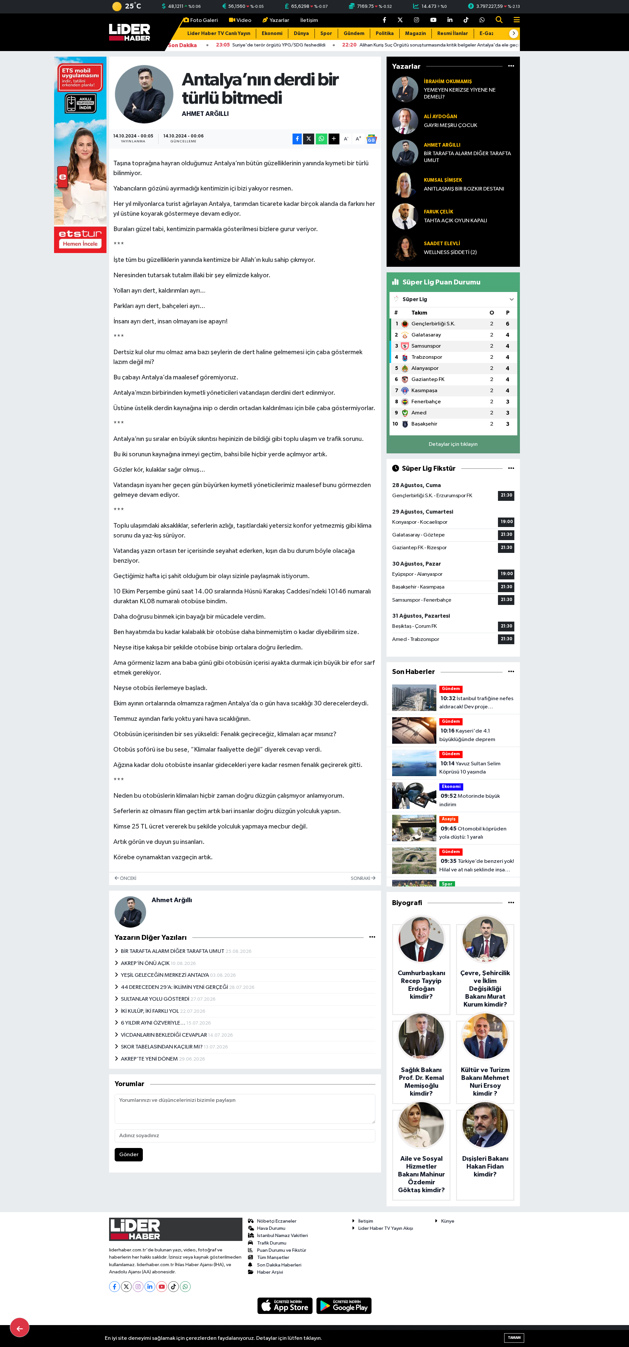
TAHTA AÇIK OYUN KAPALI (455, 221)
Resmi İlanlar (452, 33)
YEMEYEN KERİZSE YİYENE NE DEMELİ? (460, 93)
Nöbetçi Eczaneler (276, 1221)
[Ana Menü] (514, 20)
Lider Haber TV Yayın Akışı (385, 1228)
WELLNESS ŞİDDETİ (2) (450, 252)
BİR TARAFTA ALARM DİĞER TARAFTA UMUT (173, 951)
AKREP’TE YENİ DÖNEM (150, 1059)
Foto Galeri (204, 20)
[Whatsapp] (185, 1286)
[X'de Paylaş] (308, 139)
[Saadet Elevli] (405, 248)
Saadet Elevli (442, 243)
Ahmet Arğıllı (205, 114)
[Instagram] (138, 1286)
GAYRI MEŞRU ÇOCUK (450, 125)
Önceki (127, 878)
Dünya (301, 33)
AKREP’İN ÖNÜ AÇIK (146, 963)
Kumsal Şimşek (443, 180)
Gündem (354, 33)
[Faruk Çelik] (405, 216)
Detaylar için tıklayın (453, 444)
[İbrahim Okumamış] (405, 89)
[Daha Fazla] (334, 139)
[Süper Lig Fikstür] (511, 468)
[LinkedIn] (149, 1286)
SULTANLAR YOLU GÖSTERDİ (155, 999)
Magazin (415, 33)
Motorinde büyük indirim (469, 800)
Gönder (129, 1154)
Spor (326, 33)
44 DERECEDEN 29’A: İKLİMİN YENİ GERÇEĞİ (175, 987)
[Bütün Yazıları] (372, 937)
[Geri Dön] (19, 1327)
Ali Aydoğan (440, 116)
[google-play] (344, 1305)
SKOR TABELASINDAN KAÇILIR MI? (162, 1047)
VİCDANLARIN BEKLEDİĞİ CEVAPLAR (164, 1035)
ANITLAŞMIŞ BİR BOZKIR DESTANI (464, 189)
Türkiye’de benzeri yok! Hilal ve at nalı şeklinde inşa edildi (476, 866)
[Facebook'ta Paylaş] (297, 139)
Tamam (514, 1337)
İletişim (309, 20)
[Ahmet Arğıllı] (144, 94)
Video (244, 20)
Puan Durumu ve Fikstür (281, 1250)
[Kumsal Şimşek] (405, 184)
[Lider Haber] (129, 32)
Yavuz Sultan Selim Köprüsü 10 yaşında (470, 768)
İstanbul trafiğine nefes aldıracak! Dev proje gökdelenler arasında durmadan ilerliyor (476, 703)
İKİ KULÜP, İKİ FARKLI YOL (150, 1011)
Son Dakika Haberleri (279, 1265)
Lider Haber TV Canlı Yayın (218, 33)
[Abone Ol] (371, 139)
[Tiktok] (173, 1286)
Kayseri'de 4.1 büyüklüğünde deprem (467, 735)
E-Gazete (491, 33)
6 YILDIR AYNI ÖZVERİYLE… (153, 1023)
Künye (447, 1221)
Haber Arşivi (270, 1272)
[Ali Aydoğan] (405, 121)
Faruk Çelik (438, 211)
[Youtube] (161, 1286)
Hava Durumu (271, 1228)
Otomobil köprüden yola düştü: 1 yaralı (472, 833)
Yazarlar (279, 20)
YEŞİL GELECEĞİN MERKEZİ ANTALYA (165, 975)
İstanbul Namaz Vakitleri (282, 1235)
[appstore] (285, 1305)
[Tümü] (511, 66)
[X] (126, 1286)
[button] (513, 33)
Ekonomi (272, 33)
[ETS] (80, 154)
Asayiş (449, 819)
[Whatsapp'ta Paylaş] (321, 139)
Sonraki (361, 878)
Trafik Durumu (271, 1243)
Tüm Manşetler (273, 1257)
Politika (385, 33)
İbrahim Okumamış (448, 81)
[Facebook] (114, 1286)
